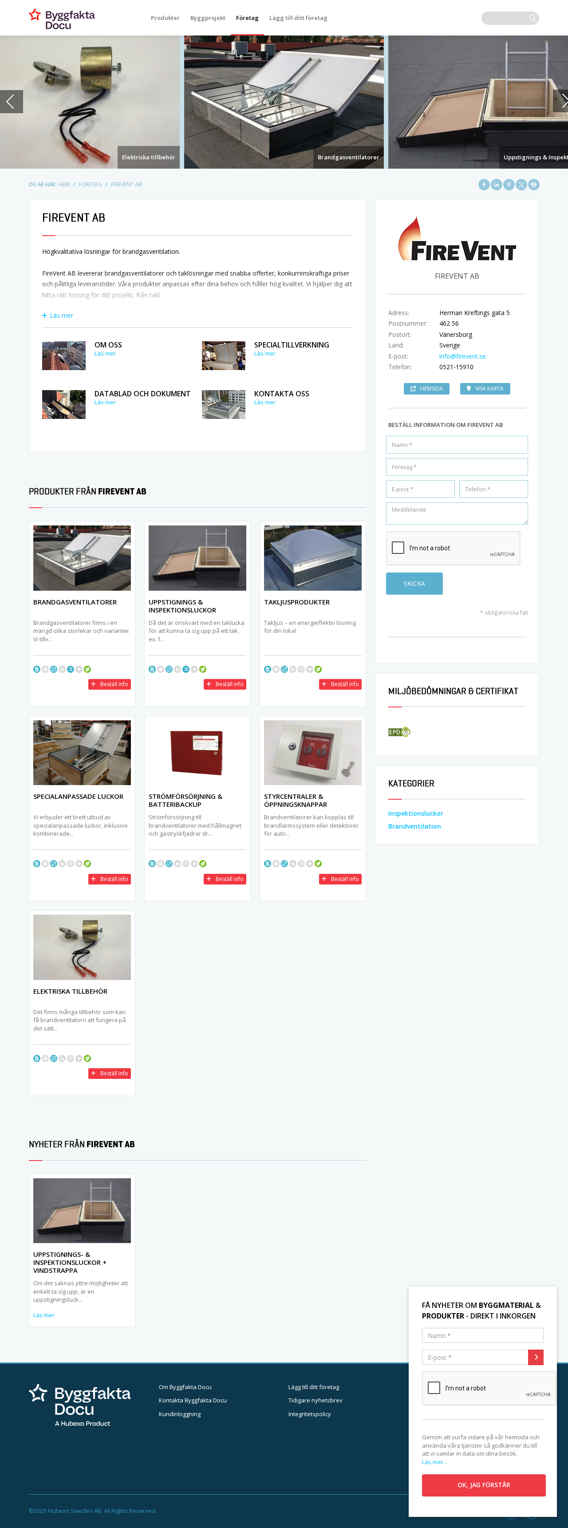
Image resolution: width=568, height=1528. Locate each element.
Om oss (108, 345)
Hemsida (431, 388)
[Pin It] (509, 184)
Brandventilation (414, 826)
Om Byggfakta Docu (185, 1387)
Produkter (165, 18)
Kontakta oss (281, 394)
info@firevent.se (462, 356)
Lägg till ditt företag (298, 18)
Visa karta (489, 388)
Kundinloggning (180, 1414)
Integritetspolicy (309, 1414)
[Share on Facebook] (484, 184)
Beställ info (114, 684)
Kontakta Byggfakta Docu (193, 1400)
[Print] (534, 184)
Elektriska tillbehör (148, 157)
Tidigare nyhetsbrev (315, 1400)
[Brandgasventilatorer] (284, 102)
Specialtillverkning (291, 345)
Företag (247, 18)
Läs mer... (434, 1462)
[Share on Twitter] (521, 184)
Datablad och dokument (143, 394)
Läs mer (61, 315)
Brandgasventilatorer (348, 157)
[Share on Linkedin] (496, 184)
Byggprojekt (207, 18)
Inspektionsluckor (415, 813)
